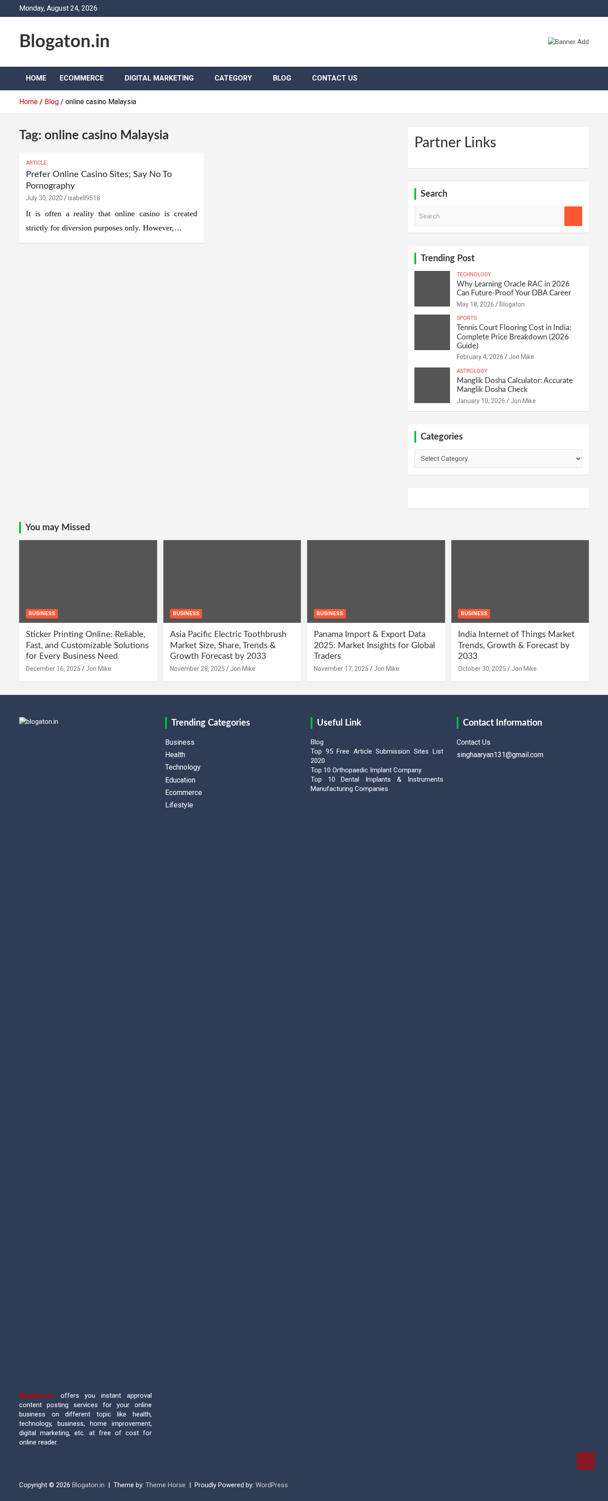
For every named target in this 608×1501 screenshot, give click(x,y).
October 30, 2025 (482, 668)
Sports (467, 318)
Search (573, 216)
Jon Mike (521, 356)
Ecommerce (82, 78)
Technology (474, 274)
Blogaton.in (64, 42)
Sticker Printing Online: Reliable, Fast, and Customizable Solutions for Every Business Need (87, 645)
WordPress (271, 1485)
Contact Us (334, 78)
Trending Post (447, 258)
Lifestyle (179, 805)
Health (175, 754)
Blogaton (512, 304)
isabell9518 (84, 198)
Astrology (472, 371)
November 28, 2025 (197, 668)
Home (36, 78)
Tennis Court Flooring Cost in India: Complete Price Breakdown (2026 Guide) (514, 337)
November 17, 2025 (341, 668)
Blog (282, 78)
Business (41, 613)
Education (180, 780)
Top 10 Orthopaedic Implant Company (366, 770)
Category (233, 78)
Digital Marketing (159, 78)
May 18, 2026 (475, 304)
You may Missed (57, 527)
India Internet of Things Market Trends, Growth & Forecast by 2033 (516, 645)
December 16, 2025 (53, 668)
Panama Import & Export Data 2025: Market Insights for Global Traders (374, 645)
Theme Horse (166, 1485)
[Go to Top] (586, 1461)
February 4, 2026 (480, 356)
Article (36, 163)
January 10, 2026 (481, 400)
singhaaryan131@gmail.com (500, 754)
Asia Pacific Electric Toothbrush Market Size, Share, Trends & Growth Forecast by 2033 (228, 645)
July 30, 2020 (44, 198)
